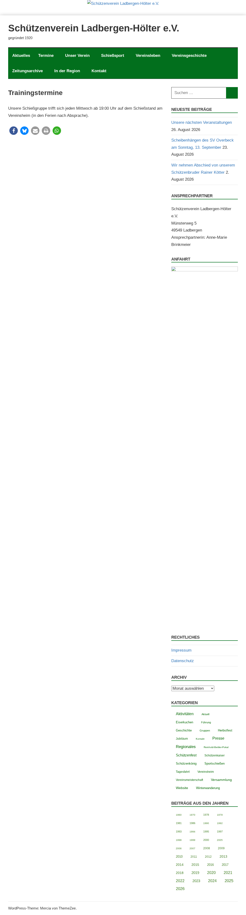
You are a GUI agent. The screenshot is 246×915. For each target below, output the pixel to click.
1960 (179, 815)
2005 (220, 840)
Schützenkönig (186, 763)
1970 (192, 815)
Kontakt (99, 71)
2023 (196, 881)
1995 (206, 831)
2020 (211, 873)
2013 (223, 856)
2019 (195, 873)
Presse (218, 738)
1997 (220, 831)
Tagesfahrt (183, 771)
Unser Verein (77, 55)
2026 (180, 888)
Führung (206, 722)
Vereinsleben (148, 55)
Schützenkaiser (214, 755)
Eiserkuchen (184, 722)
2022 (180, 881)
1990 (206, 823)
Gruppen (205, 730)
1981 (179, 823)
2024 (212, 881)
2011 (194, 856)
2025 (229, 881)
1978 (206, 814)
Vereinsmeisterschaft (189, 779)
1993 (179, 831)
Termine (46, 55)
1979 (220, 815)
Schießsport (112, 55)
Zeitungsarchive (27, 71)
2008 (206, 848)
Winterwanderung (208, 788)
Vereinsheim (205, 771)
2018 (180, 873)
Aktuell (205, 714)
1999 (192, 840)
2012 (208, 856)
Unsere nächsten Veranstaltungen (201, 122)
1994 (192, 831)
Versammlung (221, 780)
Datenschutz (182, 661)
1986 (192, 823)
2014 (180, 865)
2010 (179, 856)
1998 (179, 840)
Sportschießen (214, 763)
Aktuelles (21, 55)
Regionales (186, 746)
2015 (195, 865)
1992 (220, 823)
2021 (228, 873)
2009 (221, 848)
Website (182, 788)
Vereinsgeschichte (189, 55)
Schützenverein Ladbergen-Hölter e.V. (93, 28)
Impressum (181, 650)
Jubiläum (182, 738)
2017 (225, 865)
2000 (206, 839)
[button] (13, 130)
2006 (179, 848)
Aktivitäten (185, 714)
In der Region (67, 71)
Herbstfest (225, 730)
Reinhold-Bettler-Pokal (216, 747)
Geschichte (184, 730)
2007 (192, 848)
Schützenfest (186, 755)
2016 (210, 865)
